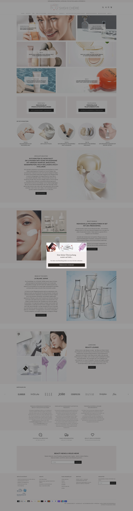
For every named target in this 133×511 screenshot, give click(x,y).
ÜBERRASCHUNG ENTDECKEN (66, 265)
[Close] (85, 243)
